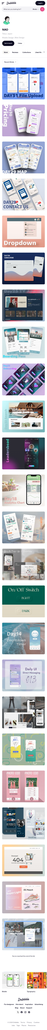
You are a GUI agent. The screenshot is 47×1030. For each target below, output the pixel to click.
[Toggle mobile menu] (3, 3)
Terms (23, 1022)
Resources (32, 1025)
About (22, 1008)
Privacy (29, 1022)
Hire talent (19, 1004)
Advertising (39, 1004)
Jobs (13, 1025)
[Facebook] (22, 1012)
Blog (16, 1008)
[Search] (42, 9)
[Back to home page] (11, 3)
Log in (40, 3)
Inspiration (29, 1004)
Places (24, 1025)
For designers (9, 1004)
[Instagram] (25, 1012)
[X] (18, 1012)
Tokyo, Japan (7, 34)
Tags (18, 1025)
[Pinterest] (29, 1012)
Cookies (36, 1022)
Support (29, 1008)
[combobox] (16, 9)
